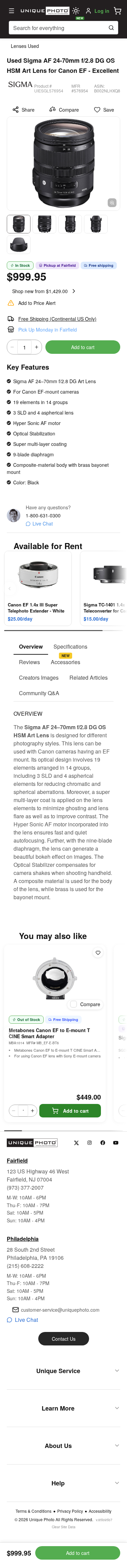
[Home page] (44, 10)
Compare (69, 109)
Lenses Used (25, 45)
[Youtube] (116, 1143)
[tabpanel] (63, 801)
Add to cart (82, 347)
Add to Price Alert (37, 303)
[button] (117, 11)
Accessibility (100, 1511)
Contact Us (64, 1338)
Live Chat (43, 523)
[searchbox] (63, 27)
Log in (101, 10)
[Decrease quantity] (12, 347)
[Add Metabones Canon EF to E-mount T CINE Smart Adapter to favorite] (98, 952)
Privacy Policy (70, 1511)
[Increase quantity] (36, 347)
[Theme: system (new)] (76, 11)
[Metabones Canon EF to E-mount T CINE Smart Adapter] (55, 978)
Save (108, 109)
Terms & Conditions (33, 1511)
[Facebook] (103, 1143)
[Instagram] (89, 1143)
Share (28, 109)
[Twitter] (76, 1143)
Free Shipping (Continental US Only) (57, 318)
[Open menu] (11, 11)
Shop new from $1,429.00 (40, 291)
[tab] (31, 647)
